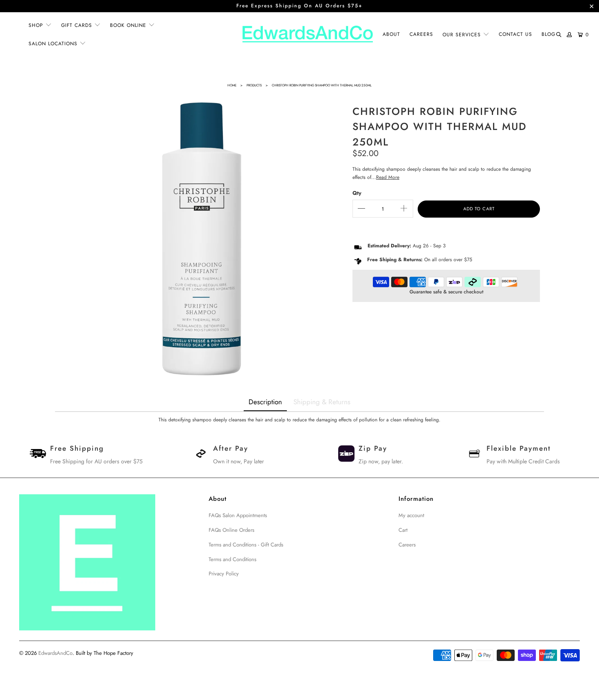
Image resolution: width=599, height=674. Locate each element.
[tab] (265, 402)
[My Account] (569, 34)
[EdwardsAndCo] (307, 35)
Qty (356, 193)
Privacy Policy (224, 573)
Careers (407, 544)
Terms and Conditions (232, 559)
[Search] (558, 35)
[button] (40, 25)
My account (411, 515)
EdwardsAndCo (55, 653)
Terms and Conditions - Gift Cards (246, 544)
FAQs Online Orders (231, 530)
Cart (403, 530)
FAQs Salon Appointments (238, 515)
